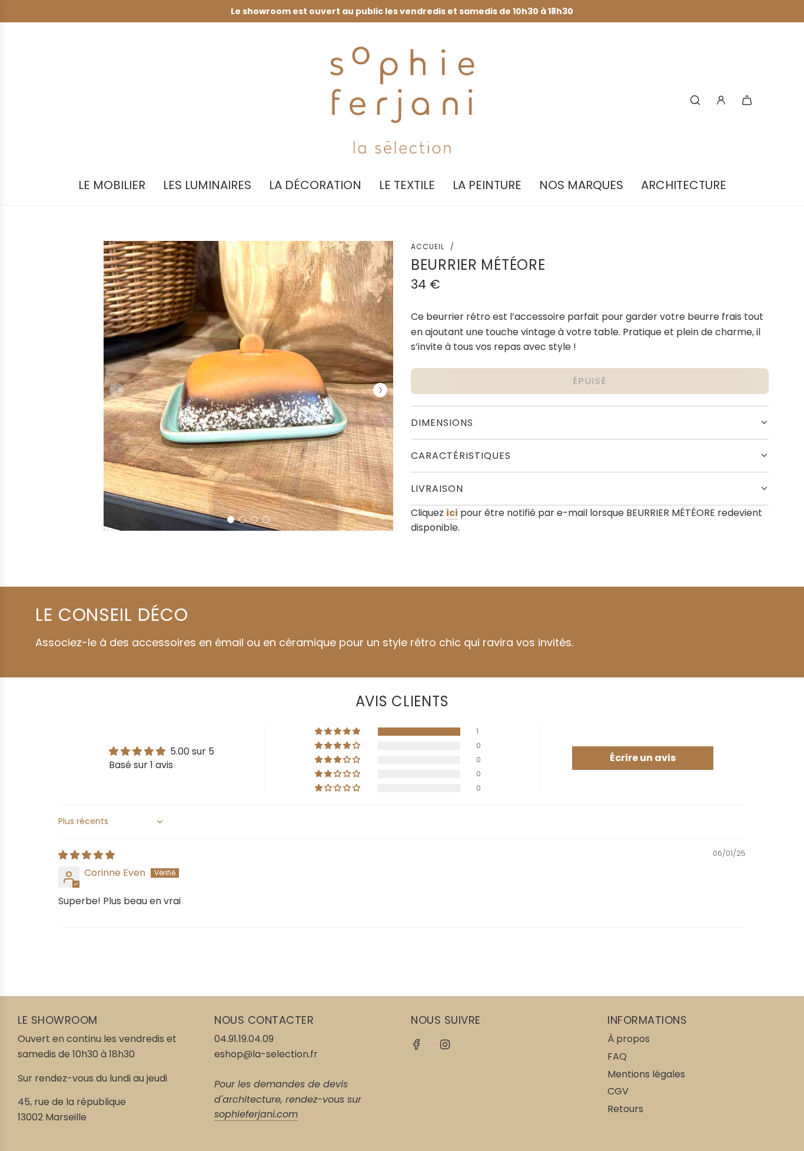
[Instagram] (445, 1044)
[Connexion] (721, 100)
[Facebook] (417, 1044)
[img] (86, 855)
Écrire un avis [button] (643, 758)
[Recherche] (695, 100)
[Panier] (747, 100)
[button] (230, 519)
